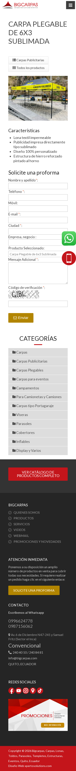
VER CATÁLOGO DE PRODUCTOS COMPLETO (38, 474)
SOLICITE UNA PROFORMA (34, 590)
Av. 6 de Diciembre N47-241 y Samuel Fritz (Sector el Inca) (35, 637)
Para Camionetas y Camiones (39, 397)
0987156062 (20, 626)
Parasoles (24, 424)
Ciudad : (15, 225)
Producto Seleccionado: (26, 248)
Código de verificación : (26, 287)
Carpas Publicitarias (30, 60)
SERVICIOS (22, 524)
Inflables (23, 441)
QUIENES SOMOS (27, 512)
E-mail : (14, 214)
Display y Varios (28, 450)
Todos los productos (30, 68)
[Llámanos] (69, 259)
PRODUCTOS (24, 518)
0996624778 (20, 621)
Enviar (22, 318)
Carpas (21, 352)
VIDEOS (19, 530)
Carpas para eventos (32, 379)
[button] (70, 5)
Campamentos (27, 388)
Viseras (22, 415)
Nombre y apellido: (23, 180)
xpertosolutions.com (38, 766)
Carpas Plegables (29, 370)
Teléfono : (16, 191)
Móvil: (13, 203)
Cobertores (25, 432)
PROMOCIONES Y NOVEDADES (37, 541)
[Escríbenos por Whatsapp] (69, 239)
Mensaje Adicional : (23, 259)
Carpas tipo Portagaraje (35, 406)
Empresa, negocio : (22, 237)
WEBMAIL (21, 535)
